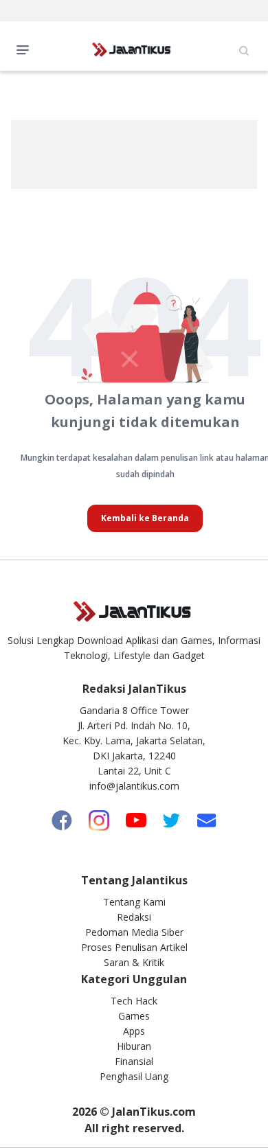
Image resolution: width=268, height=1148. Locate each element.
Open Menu (26, 48)
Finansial (134, 1061)
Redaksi (134, 916)
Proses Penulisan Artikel (134, 947)
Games (134, 1015)
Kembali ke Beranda (145, 518)
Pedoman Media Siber (134, 932)
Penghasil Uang (134, 1076)
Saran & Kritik (134, 962)
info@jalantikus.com (134, 785)
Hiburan (134, 1046)
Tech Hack (134, 1000)
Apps (134, 1030)
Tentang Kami (134, 901)
